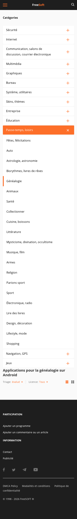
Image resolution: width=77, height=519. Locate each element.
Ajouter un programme (16, 426)
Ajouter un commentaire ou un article (25, 432)
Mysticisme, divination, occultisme (29, 242)
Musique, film (15, 252)
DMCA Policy (10, 486)
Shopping (12, 344)
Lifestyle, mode (16, 333)
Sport (10, 293)
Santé (10, 201)
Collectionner (15, 212)
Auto (9, 151)
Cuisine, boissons (18, 222)
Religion (11, 272)
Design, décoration (19, 323)
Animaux (12, 191)
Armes (10, 262)
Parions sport (15, 283)
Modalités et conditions (36, 486)
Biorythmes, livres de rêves (24, 171)
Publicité (8, 458)
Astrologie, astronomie (21, 161)
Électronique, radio (19, 303)
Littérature (13, 232)
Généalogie (14, 181)
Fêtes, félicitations (18, 140)
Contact (7, 452)
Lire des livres (15, 313)
